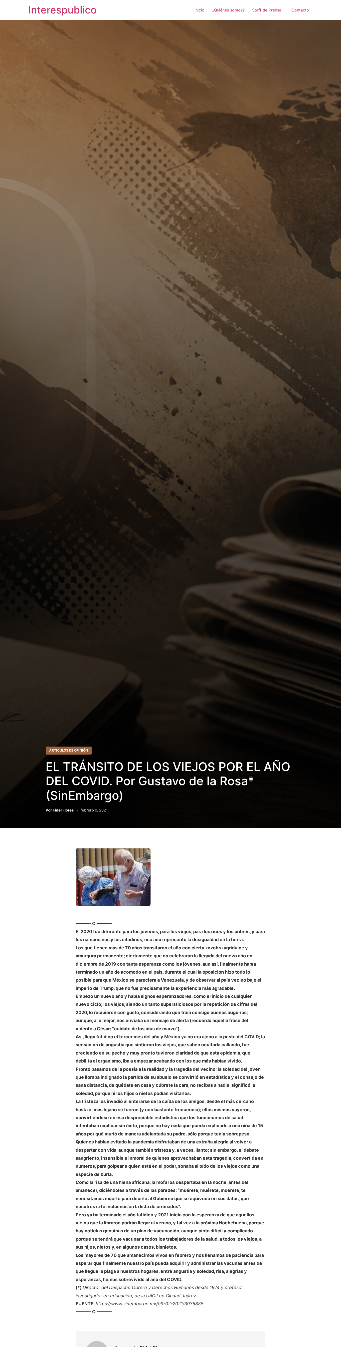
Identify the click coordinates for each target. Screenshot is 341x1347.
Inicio (199, 9)
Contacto (300, 9)
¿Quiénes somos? (228, 9)
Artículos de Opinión (68, 750)
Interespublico (62, 10)
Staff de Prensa (268, 9)
